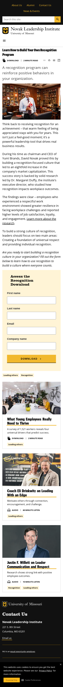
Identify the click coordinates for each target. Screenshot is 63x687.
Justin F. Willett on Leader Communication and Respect (28, 564)
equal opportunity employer (22, 651)
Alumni (30, 5)
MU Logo (4, 604)
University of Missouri (25, 604)
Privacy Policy (45, 670)
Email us (7, 638)
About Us (17, 5)
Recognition (27, 375)
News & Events (31, 11)
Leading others (11, 375)
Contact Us (45, 5)
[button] (31, 680)
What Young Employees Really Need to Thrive (29, 421)
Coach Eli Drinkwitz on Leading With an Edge (30, 493)
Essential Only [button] (11, 680)
